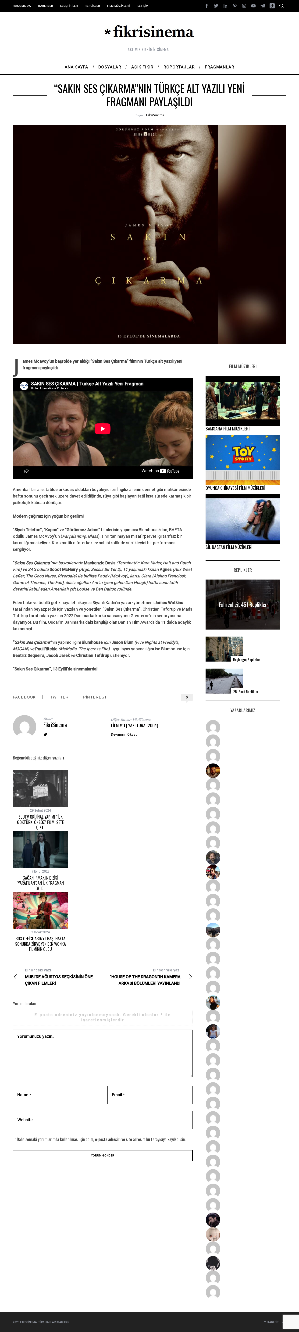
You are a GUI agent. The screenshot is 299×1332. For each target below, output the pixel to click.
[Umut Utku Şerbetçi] (243, 988)
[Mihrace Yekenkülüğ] (243, 1278)
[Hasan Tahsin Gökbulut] (243, 1205)
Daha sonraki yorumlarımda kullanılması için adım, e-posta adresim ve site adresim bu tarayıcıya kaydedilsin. (101, 1139)
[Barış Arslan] (243, 857)
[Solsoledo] (243, 1118)
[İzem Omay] (243, 1075)
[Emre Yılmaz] (243, 944)
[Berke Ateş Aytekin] (243, 1017)
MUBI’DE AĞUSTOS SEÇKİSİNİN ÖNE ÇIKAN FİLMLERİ (59, 977)
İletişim (143, 5)
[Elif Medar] (243, 1234)
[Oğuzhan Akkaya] (243, 1104)
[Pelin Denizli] (243, 1162)
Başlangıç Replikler (246, 659)
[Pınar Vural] (243, 1147)
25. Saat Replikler (246, 691)
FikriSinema (155, 114)
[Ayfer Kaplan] (243, 872)
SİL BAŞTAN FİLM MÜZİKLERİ (229, 547)
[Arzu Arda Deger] (243, 814)
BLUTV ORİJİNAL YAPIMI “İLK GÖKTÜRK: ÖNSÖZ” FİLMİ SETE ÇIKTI (40, 822)
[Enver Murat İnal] (243, 1089)
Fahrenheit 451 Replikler (243, 605)
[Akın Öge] (243, 901)
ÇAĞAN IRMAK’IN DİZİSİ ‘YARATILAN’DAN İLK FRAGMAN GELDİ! (40, 883)
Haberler (45, 5)
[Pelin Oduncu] (243, 1002)
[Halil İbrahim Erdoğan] (243, 741)
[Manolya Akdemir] (243, 1249)
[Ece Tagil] (243, 1176)
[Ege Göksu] (243, 1060)
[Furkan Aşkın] (243, 959)
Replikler (92, 5)
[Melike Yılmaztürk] (243, 1133)
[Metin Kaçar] (243, 785)
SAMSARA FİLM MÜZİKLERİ (228, 428)
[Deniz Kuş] (243, 770)
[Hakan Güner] (243, 1046)
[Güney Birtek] (243, 1220)
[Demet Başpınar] (243, 915)
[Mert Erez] (243, 1263)
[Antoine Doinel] (243, 886)
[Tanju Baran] (243, 756)
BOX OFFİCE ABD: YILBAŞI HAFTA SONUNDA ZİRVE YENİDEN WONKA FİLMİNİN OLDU (40, 943)
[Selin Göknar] (243, 1031)
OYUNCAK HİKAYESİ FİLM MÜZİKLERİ (235, 487)
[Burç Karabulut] (243, 843)
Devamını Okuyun (125, 734)
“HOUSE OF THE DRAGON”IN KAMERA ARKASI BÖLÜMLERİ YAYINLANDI (145, 977)
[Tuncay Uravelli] (243, 930)
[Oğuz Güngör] (243, 1292)
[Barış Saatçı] (243, 1191)
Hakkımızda (22, 5)
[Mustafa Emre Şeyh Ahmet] (243, 973)
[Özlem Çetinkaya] (243, 799)
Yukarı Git (271, 1322)
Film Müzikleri (118, 5)
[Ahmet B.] (243, 727)
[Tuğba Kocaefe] (243, 828)
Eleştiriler (69, 5)
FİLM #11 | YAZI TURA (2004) (134, 725)
